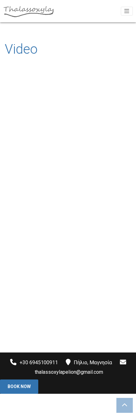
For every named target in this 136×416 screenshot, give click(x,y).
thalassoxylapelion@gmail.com (69, 372)
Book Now (19, 386)
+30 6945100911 (39, 362)
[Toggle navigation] (127, 11)
